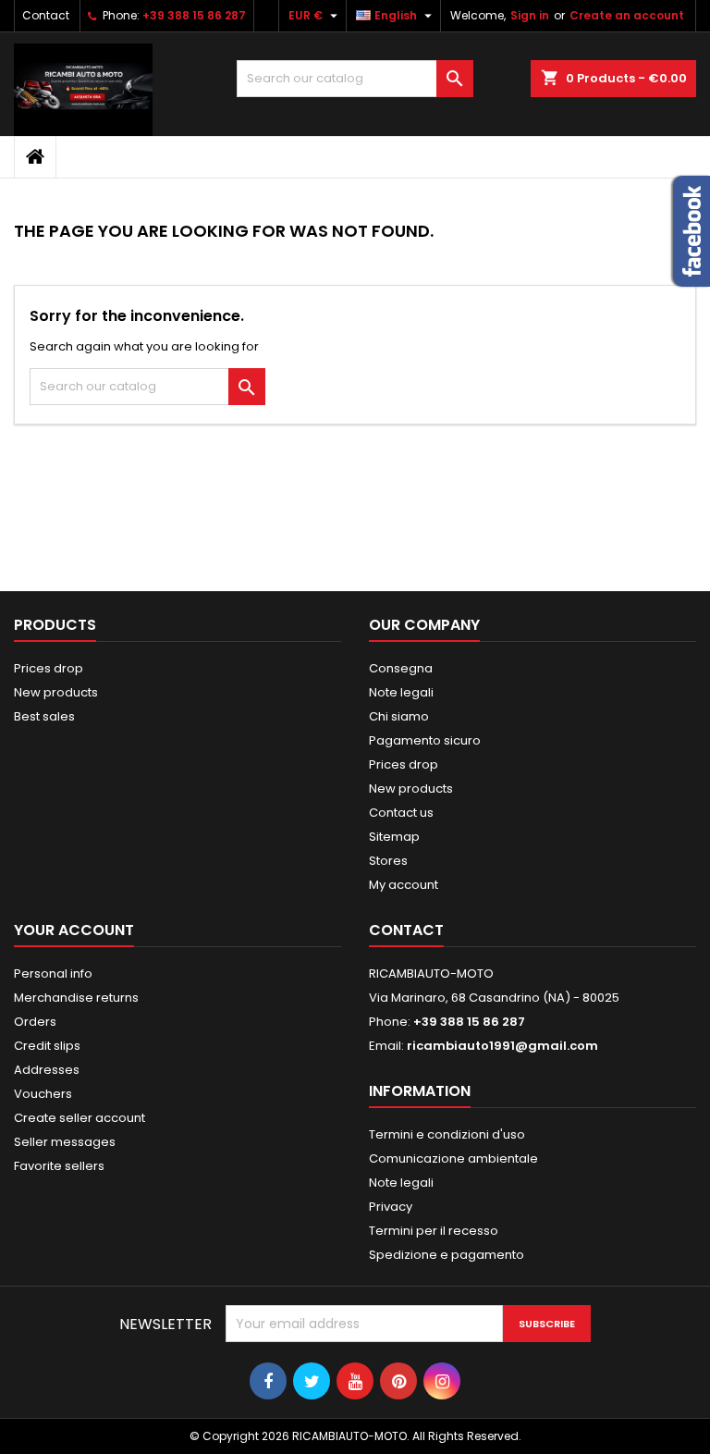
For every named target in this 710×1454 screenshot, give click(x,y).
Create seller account (79, 1118)
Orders (35, 1021)
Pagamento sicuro (425, 740)
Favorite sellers (59, 1166)
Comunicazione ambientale (453, 1158)
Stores (388, 860)
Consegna (401, 668)
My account (403, 884)
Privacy (390, 1206)
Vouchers (43, 1094)
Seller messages (65, 1142)
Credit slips (47, 1045)
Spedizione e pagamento (446, 1254)
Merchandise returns (76, 997)
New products (56, 692)
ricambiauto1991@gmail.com (502, 1045)
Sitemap (394, 836)
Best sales (44, 716)
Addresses (47, 1069)
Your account (74, 930)
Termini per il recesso (433, 1230)
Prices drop (48, 668)
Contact (45, 15)
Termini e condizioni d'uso (447, 1134)
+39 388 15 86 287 (194, 15)
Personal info (53, 973)
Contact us (401, 812)
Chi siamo (399, 716)
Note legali (401, 692)
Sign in (529, 15)
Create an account (626, 15)
